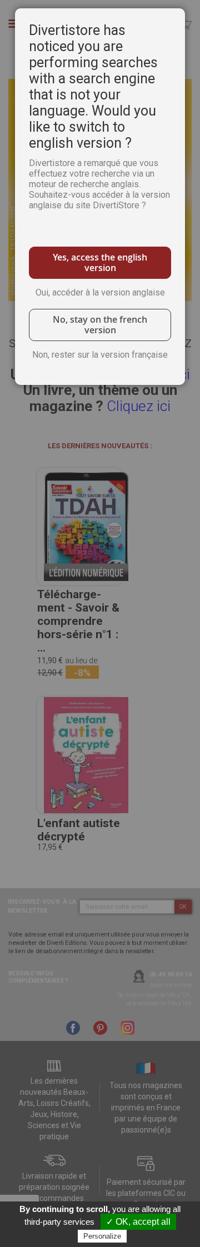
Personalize (102, 1236)
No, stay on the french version (100, 324)
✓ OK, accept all (138, 1221)
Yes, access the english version (100, 262)
